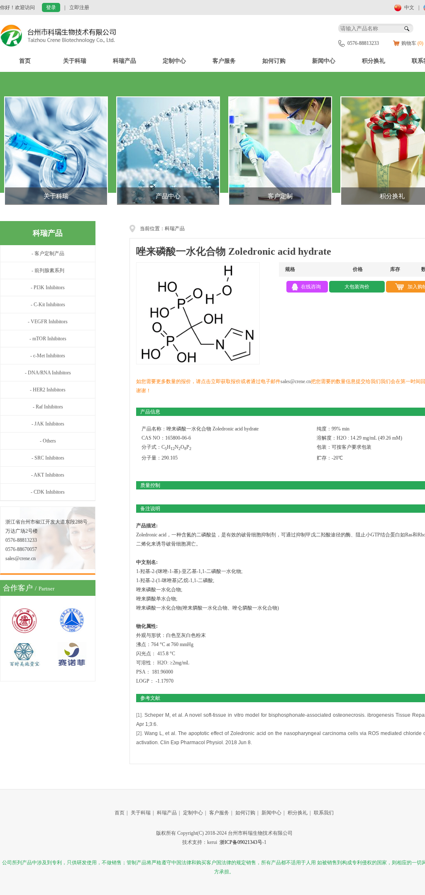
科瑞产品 (124, 61)
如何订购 (274, 61)
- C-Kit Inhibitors (48, 304)
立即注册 (79, 7)
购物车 (412, 43)
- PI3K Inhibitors (48, 287)
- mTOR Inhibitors (47, 339)
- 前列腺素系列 (48, 270)
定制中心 (174, 61)
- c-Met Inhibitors (47, 356)
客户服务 (224, 61)
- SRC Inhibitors (48, 458)
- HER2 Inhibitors (48, 390)
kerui (212, 842)
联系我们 (324, 813)
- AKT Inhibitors (47, 475)
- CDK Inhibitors (48, 492)
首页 (25, 61)
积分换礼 (373, 61)
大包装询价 (356, 287)
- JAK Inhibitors (48, 424)
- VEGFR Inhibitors (48, 322)
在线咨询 (311, 287)
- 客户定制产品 (48, 253)
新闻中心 (323, 61)
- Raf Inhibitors (48, 407)
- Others (48, 441)
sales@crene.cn (296, 381)
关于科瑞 (74, 61)
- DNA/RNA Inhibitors (48, 373)
